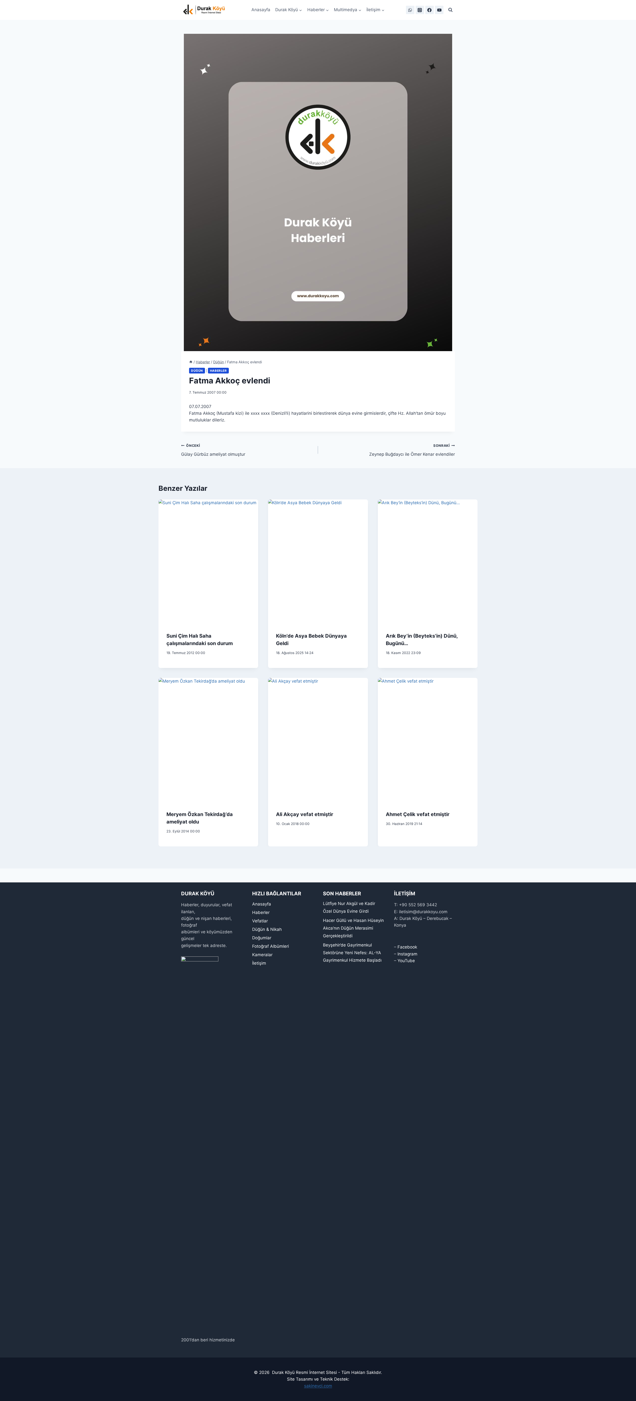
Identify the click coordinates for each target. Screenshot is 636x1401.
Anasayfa (260, 9)
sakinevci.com (318, 1385)
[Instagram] (420, 10)
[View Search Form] (450, 9)
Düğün (197, 370)
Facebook (407, 947)
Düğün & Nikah (267, 929)
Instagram (407, 953)
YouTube (406, 960)
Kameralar (262, 954)
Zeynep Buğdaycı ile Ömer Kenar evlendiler (412, 450)
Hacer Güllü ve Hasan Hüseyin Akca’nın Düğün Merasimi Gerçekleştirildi (353, 928)
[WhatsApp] (410, 10)
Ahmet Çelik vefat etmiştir (417, 814)
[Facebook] (429, 10)
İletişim (259, 963)
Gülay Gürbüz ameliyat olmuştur (213, 450)
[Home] (191, 362)
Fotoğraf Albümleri (270, 946)
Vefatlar (260, 920)
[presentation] (208, 561)
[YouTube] (439, 10)
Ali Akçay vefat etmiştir (304, 814)
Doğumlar (261, 937)
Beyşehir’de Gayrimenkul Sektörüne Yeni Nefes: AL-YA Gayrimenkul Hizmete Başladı (352, 953)
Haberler (218, 370)
